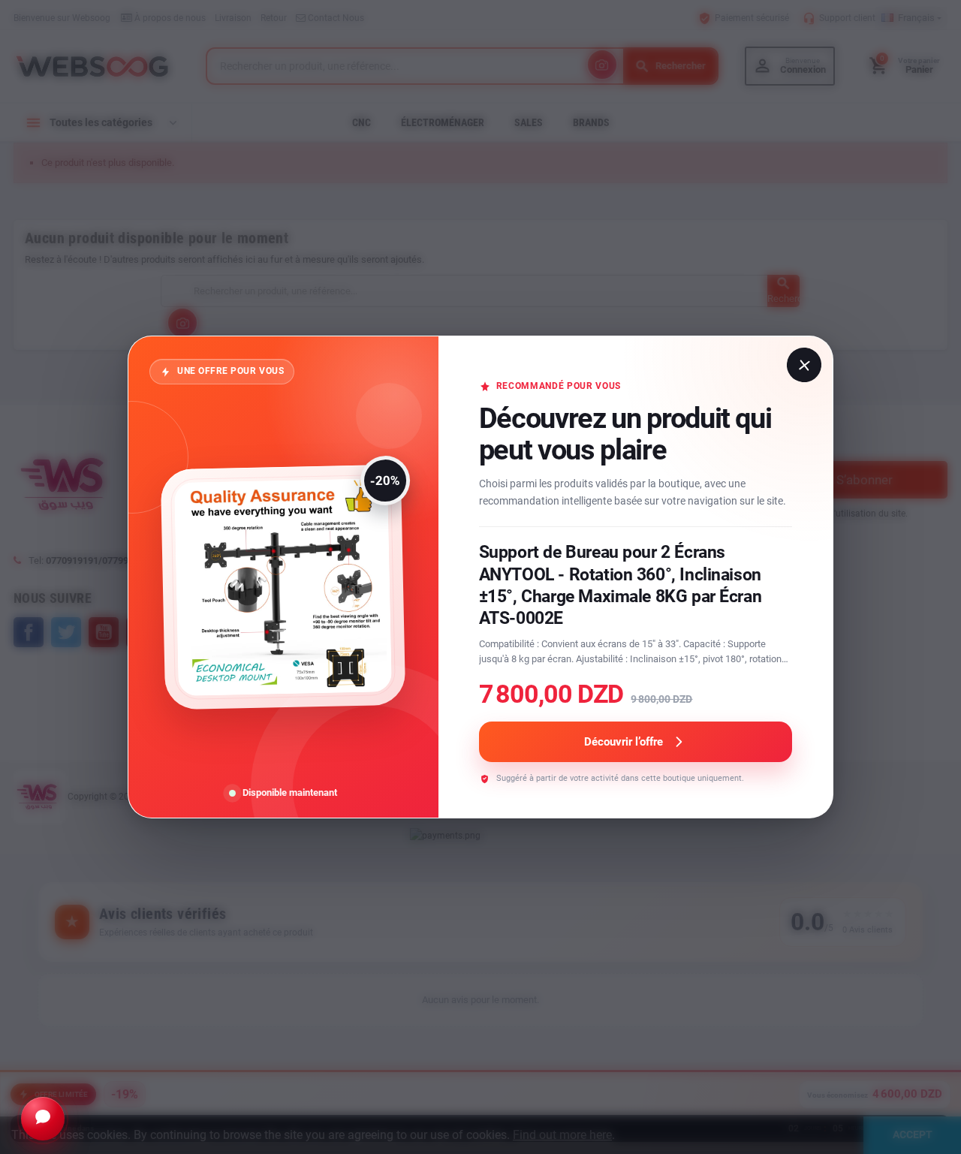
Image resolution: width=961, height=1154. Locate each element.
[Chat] (43, 1118)
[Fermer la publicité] (804, 364)
